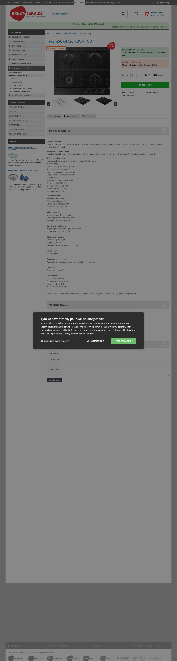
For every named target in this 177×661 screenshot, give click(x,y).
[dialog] (88, 330)
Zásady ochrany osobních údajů (78, 333)
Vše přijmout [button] (123, 341)
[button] (55, 341)
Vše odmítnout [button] (95, 341)
